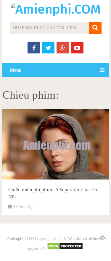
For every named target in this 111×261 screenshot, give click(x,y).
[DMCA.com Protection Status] (65, 248)
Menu (16, 70)
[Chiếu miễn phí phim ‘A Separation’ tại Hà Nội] (55, 145)
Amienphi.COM (20, 238)
